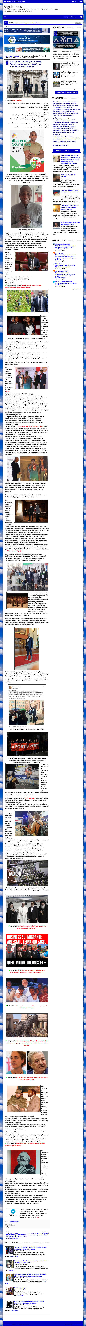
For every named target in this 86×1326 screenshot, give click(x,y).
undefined (26, 1250)
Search (81, 17)
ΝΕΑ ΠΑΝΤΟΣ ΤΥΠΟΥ (61, 271)
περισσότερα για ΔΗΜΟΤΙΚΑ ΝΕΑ (67, 92)
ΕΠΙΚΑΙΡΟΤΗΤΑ (14, 1222)
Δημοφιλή (58, 150)
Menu (5, 1)
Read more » (14, 1256)
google (78, 1)
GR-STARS (58, 263)
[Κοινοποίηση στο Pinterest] (14, 1225)
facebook (75, 1)
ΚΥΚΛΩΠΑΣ (59, 253)
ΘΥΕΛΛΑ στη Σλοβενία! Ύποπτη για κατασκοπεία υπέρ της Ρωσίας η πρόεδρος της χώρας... (65, 247)
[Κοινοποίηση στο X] (10, 1225)
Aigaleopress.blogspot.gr (62, 244)
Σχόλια (67, 150)
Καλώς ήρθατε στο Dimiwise (63, 282)
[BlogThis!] (8, 1225)
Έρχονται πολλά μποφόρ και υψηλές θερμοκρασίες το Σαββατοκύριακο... (69, 207)
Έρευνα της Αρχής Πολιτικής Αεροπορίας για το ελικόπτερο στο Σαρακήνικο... (70, 192)
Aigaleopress (13, 7)
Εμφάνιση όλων (76, 289)
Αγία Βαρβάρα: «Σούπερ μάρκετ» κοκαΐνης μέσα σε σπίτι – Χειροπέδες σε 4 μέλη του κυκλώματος (70, 64)
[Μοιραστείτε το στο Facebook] (12, 1225)
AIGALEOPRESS (77, 1324)
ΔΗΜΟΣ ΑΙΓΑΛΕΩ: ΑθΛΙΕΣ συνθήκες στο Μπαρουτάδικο (69, 82)
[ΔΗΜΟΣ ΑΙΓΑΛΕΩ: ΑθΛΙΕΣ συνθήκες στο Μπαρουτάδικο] (56, 83)
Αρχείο (76, 150)
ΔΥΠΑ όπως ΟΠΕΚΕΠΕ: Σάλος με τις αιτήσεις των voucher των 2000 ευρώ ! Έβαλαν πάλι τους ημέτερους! (66, 53)
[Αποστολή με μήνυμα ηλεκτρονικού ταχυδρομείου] (6, 1225)
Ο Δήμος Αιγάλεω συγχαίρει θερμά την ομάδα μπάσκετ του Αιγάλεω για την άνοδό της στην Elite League (70, 73)
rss (81, 1)
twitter (73, 1)
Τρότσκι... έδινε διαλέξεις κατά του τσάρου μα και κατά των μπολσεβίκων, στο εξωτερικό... (37, 22)
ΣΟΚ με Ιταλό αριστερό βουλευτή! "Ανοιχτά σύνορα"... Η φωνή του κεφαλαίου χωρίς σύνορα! (26, 64)
